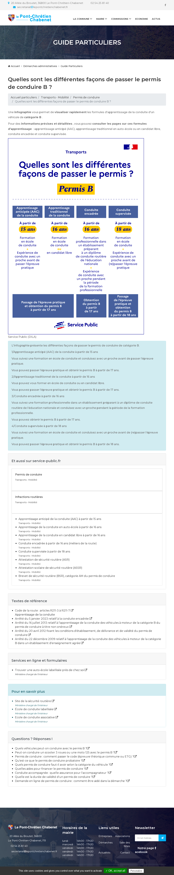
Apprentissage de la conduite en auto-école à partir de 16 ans (60, 527)
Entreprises (105, 836)
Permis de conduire (86, 97)
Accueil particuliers (24, 97)
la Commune (81, 18)
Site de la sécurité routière (33, 701)
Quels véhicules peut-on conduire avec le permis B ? (51, 748)
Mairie (100, 18)
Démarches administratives (40, 66)
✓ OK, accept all (115, 870)
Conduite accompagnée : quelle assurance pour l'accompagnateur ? (62, 772)
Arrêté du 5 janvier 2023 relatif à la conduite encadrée (52, 618)
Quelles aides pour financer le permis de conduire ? (50, 768)
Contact (125, 852)
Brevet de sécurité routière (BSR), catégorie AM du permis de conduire (67, 576)
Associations (122, 836)
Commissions (119, 18)
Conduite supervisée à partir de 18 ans (44, 551)
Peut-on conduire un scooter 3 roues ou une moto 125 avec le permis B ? (65, 752)
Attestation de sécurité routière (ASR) (44, 559)
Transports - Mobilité (55, 97)
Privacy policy (151, 870)
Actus (156, 18)
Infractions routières (29, 497)
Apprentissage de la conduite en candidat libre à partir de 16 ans (62, 535)
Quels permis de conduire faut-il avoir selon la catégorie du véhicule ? (62, 764)
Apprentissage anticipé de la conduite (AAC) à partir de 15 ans (60, 519)
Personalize (136, 871)
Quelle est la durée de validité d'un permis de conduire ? (53, 777)
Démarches (105, 842)
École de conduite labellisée (34, 709)
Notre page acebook (145, 850)
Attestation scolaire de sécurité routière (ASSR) (50, 567)
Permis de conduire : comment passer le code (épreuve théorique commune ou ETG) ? (74, 756)
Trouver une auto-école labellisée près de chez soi (49, 670)
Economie (141, 18)
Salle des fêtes (124, 844)
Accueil (15, 66)
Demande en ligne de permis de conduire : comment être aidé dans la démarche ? (71, 781)
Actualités (104, 852)
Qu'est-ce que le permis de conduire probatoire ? (48, 760)
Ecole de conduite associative (35, 717)
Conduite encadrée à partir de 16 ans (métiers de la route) (58, 543)
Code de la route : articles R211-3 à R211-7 (43, 610)
